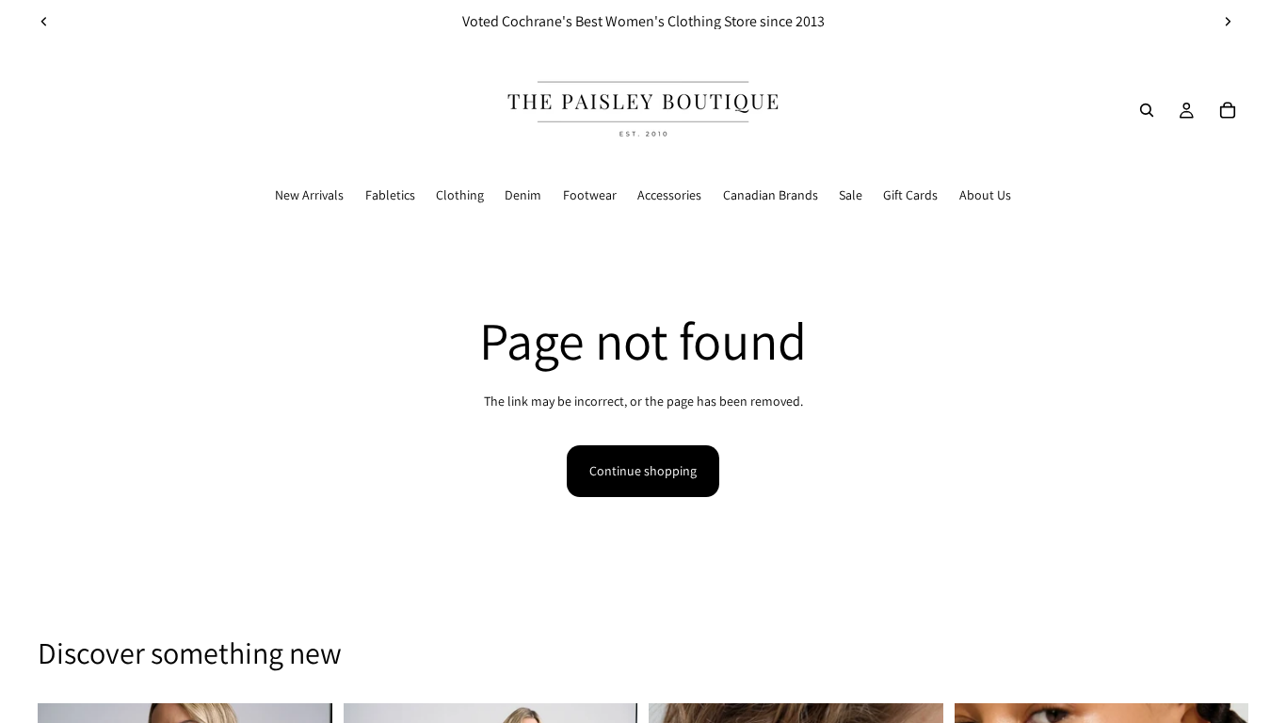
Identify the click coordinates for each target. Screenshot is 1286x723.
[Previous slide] (44, 21)
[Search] (1146, 110)
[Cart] (1227, 110)
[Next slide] (1227, 21)
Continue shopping (643, 470)
